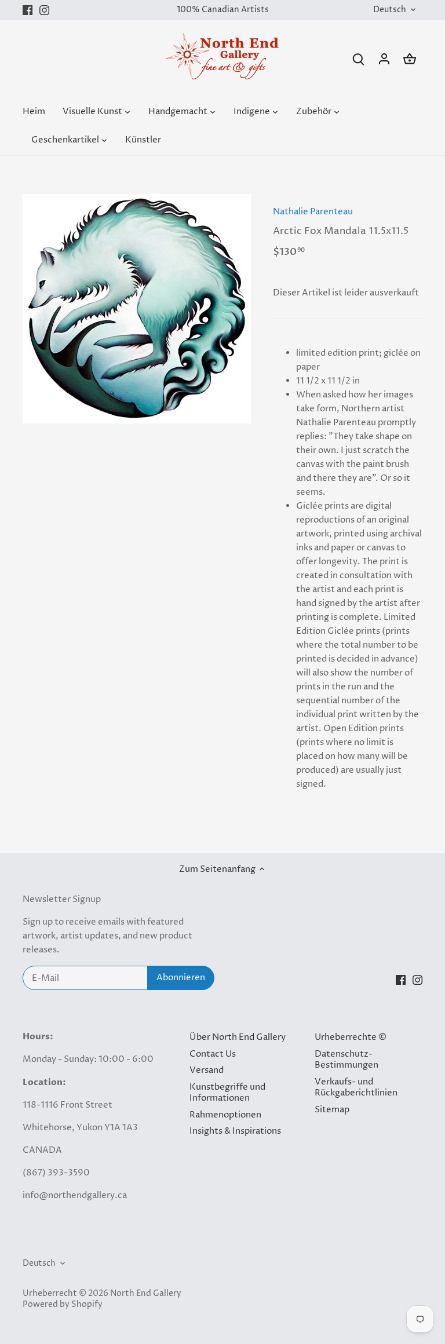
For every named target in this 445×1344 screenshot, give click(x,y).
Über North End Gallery (237, 1037)
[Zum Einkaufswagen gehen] (410, 59)
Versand (206, 1070)
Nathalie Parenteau (313, 212)
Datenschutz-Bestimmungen (346, 1060)
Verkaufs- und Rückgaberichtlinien (356, 1088)
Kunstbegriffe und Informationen (227, 1093)
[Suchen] (358, 59)
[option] (137, 308)
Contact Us (212, 1054)
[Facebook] (27, 10)
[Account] (384, 59)
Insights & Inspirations (235, 1131)
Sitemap (332, 1110)
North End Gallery (145, 1293)
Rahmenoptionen (225, 1115)
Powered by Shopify (63, 1304)
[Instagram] (44, 10)
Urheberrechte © (350, 1037)
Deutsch (389, 10)
